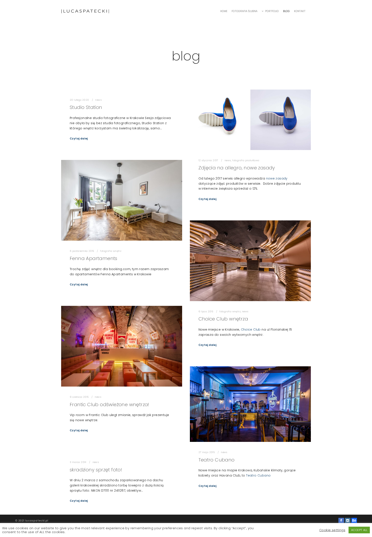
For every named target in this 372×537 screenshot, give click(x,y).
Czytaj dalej (79, 138)
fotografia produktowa (245, 160)
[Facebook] (341, 520)
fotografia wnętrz (110, 251)
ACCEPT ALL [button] (359, 530)
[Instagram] (347, 520)
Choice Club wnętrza (223, 319)
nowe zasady (277, 178)
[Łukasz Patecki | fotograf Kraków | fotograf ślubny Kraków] (85, 11)
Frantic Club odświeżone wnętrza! (109, 404)
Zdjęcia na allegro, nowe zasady (236, 167)
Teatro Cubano (216, 460)
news (98, 100)
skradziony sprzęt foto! (96, 469)
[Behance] (354, 520)
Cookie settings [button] (332, 530)
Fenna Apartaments (93, 258)
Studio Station (86, 107)
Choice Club (251, 329)
